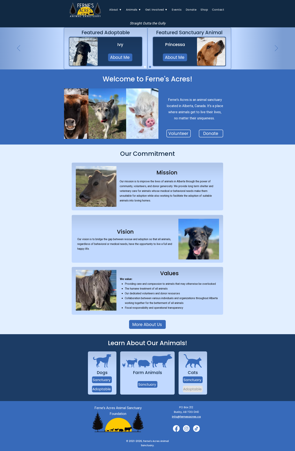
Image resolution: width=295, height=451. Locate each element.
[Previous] (18, 48)
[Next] (276, 48)
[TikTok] (196, 428)
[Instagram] (186, 428)
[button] (115, 10)
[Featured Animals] (150, 67)
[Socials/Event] (145, 67)
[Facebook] (176, 428)
